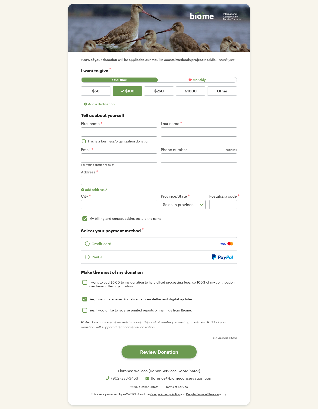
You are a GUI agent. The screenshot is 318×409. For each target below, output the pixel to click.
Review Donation (159, 352)
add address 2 (96, 190)
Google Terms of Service (202, 394)
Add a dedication (101, 104)
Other (222, 91)
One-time (119, 80)
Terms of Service (177, 386)
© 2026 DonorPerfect (144, 386)
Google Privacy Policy (165, 394)
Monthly (199, 80)
